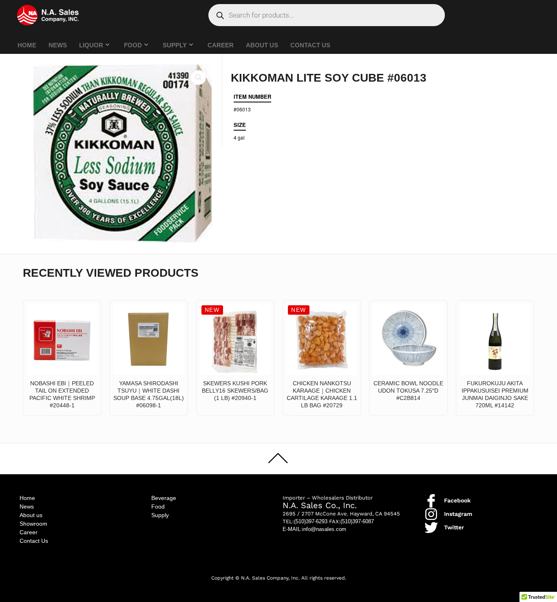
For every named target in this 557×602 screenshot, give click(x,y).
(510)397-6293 (310, 521)
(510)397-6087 (357, 521)
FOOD (133, 45)
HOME (27, 45)
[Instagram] (431, 514)
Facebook (457, 500)
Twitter (454, 527)
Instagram (458, 514)
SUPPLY (175, 45)
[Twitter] (431, 527)
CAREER (221, 45)
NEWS (58, 45)
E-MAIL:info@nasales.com (314, 529)
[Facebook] (431, 500)
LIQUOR (91, 45)
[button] (198, 77)
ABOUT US (262, 45)
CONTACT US (310, 45)
